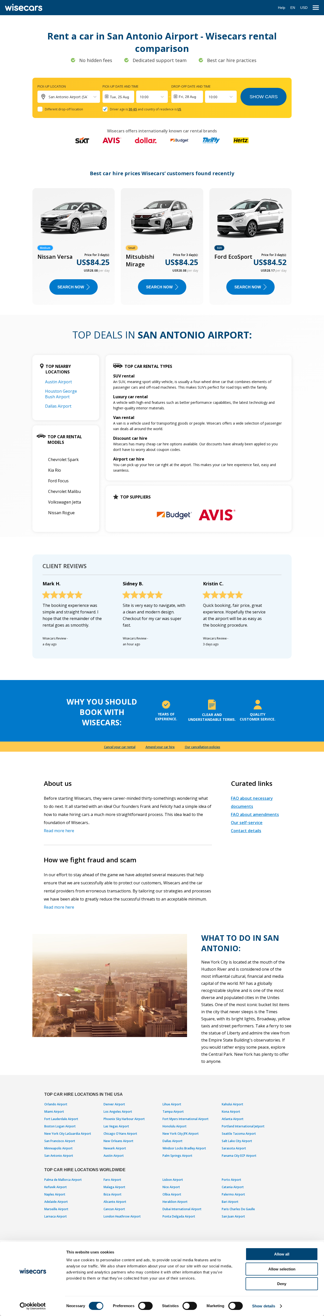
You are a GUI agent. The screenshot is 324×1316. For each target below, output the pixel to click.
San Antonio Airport (58, 1155)
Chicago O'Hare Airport (120, 1133)
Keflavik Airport (55, 1187)
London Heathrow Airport (122, 1216)
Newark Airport (115, 1148)
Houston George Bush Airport (61, 394)
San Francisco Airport (59, 1141)
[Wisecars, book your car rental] (23, 7)
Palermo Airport (233, 1194)
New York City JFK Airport (181, 1133)
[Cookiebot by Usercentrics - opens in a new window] (33, 1306)
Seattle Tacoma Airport (239, 1133)
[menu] (316, 8)
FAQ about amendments (255, 814)
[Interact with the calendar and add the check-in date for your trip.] (118, 97)
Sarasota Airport (234, 1148)
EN (292, 8)
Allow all (281, 1254)
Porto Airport (231, 1180)
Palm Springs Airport (177, 1155)
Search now (70, 287)
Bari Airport (230, 1202)
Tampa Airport (173, 1111)
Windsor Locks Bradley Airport (184, 1148)
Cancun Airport (114, 1209)
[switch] (145, 1306)
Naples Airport (54, 1194)
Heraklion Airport (175, 1202)
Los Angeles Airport (118, 1111)
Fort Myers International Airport (186, 1119)
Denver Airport (114, 1104)
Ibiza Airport (113, 1194)
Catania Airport (233, 1187)
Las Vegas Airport (116, 1126)
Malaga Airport (114, 1187)
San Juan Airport (233, 1216)
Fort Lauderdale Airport (61, 1119)
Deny (281, 1284)
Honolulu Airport (175, 1126)
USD (304, 8)
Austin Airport (58, 382)
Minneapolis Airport (58, 1148)
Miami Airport (54, 1111)
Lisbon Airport (173, 1180)
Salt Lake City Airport (237, 1141)
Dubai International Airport (182, 1209)
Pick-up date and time (120, 86)
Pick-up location (51, 86)
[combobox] (140, 96)
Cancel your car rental (119, 747)
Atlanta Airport (233, 1119)
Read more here (59, 830)
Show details (263, 1306)
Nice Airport (171, 1187)
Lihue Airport (172, 1104)
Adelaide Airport (56, 1202)
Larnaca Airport (55, 1216)
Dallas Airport (58, 406)
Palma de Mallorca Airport (63, 1180)
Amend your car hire (160, 747)
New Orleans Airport (118, 1141)
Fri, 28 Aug (187, 97)
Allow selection (281, 1269)
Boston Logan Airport (60, 1126)
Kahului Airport (232, 1104)
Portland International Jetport (243, 1126)
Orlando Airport (55, 1104)
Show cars (264, 96)
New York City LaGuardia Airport (67, 1133)
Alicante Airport (115, 1202)
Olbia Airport (172, 1194)
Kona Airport (231, 1111)
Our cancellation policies (202, 747)
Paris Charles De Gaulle (238, 1209)
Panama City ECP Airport (239, 1155)
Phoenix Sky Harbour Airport (124, 1119)
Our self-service (246, 822)
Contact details (246, 830)
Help (281, 8)
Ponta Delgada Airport (179, 1216)
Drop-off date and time (191, 86)
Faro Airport (112, 1180)
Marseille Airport (56, 1209)
